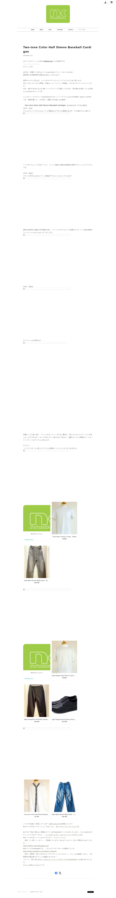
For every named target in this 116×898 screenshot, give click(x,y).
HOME (32, 29)
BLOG (50, 29)
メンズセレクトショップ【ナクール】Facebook (58, 859)
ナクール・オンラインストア (67, 826)
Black (31, 173)
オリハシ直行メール (30, 865)
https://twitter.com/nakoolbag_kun (36, 846)
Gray (30, 108)
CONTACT (70, 29)
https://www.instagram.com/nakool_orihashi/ (40, 851)
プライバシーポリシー (22, 891)
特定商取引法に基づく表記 (36, 891)
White (31, 286)
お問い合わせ (54, 824)
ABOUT (41, 29)
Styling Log (48, 61)
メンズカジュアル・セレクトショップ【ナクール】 (64, 835)
